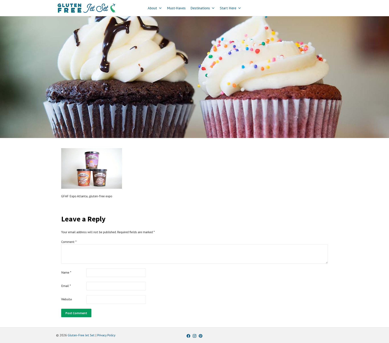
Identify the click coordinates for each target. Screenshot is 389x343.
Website (66, 299)
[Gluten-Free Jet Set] (86, 8)
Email (66, 286)
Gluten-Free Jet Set (81, 335)
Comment (69, 242)
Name (66, 272)
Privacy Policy (106, 335)
